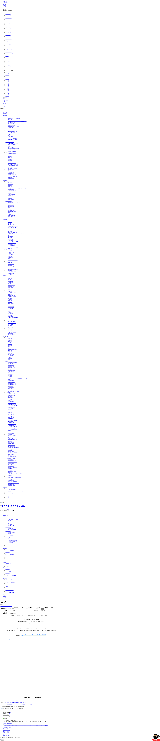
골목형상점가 (11, 466)
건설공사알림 (11, 451)
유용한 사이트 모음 (12, 484)
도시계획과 (8, 28)
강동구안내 (8, 277)
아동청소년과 (9, 45)
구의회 (4, 5)
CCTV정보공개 (11, 245)
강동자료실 (10, 288)
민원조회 (10, 159)
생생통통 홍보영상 (12, 292)
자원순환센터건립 (12, 383)
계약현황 (10, 265)
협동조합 (10, 468)
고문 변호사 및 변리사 (13, 247)
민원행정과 (8, 31)
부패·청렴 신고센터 (10, 169)
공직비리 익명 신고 (12, 173)
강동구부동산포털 (12, 403)
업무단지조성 (11, 454)
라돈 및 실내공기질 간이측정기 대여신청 (17, 187)
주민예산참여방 (11, 194)
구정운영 (8, 220)
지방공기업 (10, 257)
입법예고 (10, 300)
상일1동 (7, 83)
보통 (12, 708)
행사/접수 (10, 182)
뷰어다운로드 (9, 497)
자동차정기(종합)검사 (13, 138)
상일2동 (7, 84)
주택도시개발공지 (12, 435)
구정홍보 (8, 304)
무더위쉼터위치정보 (12, 426)
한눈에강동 (5, 100)
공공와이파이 (11, 401)
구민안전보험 (11, 422)
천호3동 (7, 96)
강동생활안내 (11, 286)
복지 (7, 337)
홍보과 (7, 67)
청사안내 (10, 279)
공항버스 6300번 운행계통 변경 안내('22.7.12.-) (15, 702)
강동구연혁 (10, 282)
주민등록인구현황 (12, 323)
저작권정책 (8, 492)
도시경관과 (8, 27)
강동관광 (10, 353)
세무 (9, 135)
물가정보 (10, 472)
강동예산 (8, 249)
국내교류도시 (11, 329)
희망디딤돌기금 (11, 215)
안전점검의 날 (11, 418)
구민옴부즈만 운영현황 (13, 165)
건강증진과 (8, 15)
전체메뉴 (5, 106)
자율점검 (8, 218)
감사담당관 (8, 14)
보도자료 (10, 294)
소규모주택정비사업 (12, 439)
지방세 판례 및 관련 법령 (13, 483)
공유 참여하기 (11, 206)
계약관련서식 (11, 268)
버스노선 (10, 396)
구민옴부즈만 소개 (12, 163)
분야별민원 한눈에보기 (13, 131)
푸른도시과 (8, 65)
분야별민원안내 (9, 130)
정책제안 (10, 193)
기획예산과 (8, 23)
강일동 (7, 72)
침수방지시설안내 (12, 424)
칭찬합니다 (10, 195)
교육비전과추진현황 (12, 362)
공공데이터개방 (11, 244)
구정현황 (10, 222)
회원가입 (5, 104)
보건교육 (10, 186)
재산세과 (8, 57)
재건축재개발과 (9, 53)
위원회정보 (10, 239)
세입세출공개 (11, 256)
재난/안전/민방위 (9, 410)
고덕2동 (7, 75)
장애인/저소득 (11, 348)
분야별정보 (5, 336)
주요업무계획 (11, 224)
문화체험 (10, 358)
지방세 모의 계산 (12, 479)
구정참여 (8, 191)
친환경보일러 (11, 387)
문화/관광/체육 (9, 351)
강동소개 (5, 275)
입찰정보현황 (11, 264)
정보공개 (8, 228)
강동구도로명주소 (12, 393)
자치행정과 (8, 50)
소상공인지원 (11, 463)
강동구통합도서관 (12, 370)
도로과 (7, 25)
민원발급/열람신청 (10, 142)
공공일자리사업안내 (12, 462)
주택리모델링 (11, 442)
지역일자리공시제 (12, 460)
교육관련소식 (11, 371)
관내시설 (8, 309)
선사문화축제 (11, 355)
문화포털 (5, 98)
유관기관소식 (11, 303)
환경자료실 (10, 388)
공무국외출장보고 (12, 243)
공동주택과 (8, 19)
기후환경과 (8, 24)
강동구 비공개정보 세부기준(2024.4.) (16, 233)
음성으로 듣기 (9, 606)
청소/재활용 (10, 386)
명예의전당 (10, 197)
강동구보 (10, 302)
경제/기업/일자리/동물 (10, 458)
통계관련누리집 (11, 327)
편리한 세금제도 (11, 485)
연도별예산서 (11, 252)
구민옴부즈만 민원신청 (13, 167)
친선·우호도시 (9, 328)
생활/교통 (8, 392)
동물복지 (10, 475)
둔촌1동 (7, 77)
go (10, 712)
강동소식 (10, 291)
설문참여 (10, 198)
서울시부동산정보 (12, 404)
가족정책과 (8, 12)
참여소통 (5, 180)
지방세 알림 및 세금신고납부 (14, 477)
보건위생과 (8, 32)
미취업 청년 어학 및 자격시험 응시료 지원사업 (18, 473)
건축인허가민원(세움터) (13, 148)
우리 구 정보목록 (12, 235)
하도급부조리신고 (12, 174)
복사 (43, 608)
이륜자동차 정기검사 (12, 139)
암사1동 (7, 89)
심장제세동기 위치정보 (13, 317)
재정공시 (10, 253)
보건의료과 (8, 33)
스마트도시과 (9, 44)
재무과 (7, 56)
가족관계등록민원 (12, 144)
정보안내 (10, 340)
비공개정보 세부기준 (12, 232)
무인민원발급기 (11, 147)
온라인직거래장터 (12, 332)
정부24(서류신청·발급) (13, 143)
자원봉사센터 (11, 210)
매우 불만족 (20, 708)
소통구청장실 (6, 2)
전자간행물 (10, 308)
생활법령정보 (11, 273)
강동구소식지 (11, 307)
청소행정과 (8, 62)
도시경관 (10, 455)
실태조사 (10, 450)
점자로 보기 (3, 606)
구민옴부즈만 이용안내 (13, 164)
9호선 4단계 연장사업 (13, 408)
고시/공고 (10, 298)
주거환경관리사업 (12, 446)
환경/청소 (8, 372)
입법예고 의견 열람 (12, 199)
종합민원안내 (9, 117)
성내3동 (7, 88)
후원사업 (10, 212)
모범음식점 (10, 316)
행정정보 (5, 219)
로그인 (4, 103)
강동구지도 (10, 281)
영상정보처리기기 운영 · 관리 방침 (15, 490)
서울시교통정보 (11, 395)
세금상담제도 (11, 480)
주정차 (9, 400)
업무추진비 (10, 240)
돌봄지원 (10, 350)
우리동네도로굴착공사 (13, 452)
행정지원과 (8, 66)
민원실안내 (10, 119)
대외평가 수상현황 (12, 296)
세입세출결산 (11, 254)
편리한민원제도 (11, 122)
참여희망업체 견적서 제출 (14, 269)
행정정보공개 (11, 229)
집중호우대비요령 (12, 425)
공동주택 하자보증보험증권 (14, 447)
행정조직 (10, 278)
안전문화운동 (11, 417)
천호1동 (7, 93)
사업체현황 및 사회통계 (13, 324)
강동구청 (5, 1)
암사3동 (7, 92)
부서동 (4, 6)
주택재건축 (10, 437)
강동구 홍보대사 (11, 285)
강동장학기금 (11, 366)
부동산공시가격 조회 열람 (14, 481)
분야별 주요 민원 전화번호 (14, 118)
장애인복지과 (9, 52)
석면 (9, 379)
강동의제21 (10, 374)
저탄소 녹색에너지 (12, 384)
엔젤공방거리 (11, 469)
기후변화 (10, 375)
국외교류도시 (11, 330)
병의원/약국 (10, 313)
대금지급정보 (11, 266)
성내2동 (7, 86)
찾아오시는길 (9, 494)
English (4, 101)
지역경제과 (8, 61)
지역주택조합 (11, 443)
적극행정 (10, 177)
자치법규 (10, 274)
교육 (7, 361)
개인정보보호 (9, 488)
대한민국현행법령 (12, 271)
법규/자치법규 (9, 270)
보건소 (4, 4)
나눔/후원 (8, 207)
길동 (7, 76)
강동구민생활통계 (12, 321)
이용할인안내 (11, 333)
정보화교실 (10, 184)
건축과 (7, 16)
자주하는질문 (9, 140)
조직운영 (10, 223)
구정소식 (8, 290)
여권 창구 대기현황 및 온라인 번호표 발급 (17, 121)
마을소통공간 (9, 201)
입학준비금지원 (11, 367)
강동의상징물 (11, 283)
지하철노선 (10, 399)
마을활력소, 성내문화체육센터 (15, 202)
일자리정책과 (9, 49)
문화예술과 (8, 29)
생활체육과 (8, 41)
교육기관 (10, 312)
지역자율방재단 (11, 416)
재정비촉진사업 (11, 445)
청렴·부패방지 (11, 178)
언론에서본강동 (11, 295)
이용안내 (5, 487)
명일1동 (7, 80)
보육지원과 (8, 36)
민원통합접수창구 (12, 153)
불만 (15, 708)
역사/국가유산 (11, 354)
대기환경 (10, 376)
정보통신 (10, 134)
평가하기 (2, 710)
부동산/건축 (10, 136)
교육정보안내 (11, 365)
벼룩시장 (10, 185)
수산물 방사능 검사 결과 (13, 391)
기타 (9, 319)
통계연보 (10, 325)
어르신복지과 (9, 46)
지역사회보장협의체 (12, 349)
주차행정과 (8, 58)
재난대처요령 (11, 413)
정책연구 (10, 237)
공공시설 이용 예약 (12, 189)
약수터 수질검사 (11, 382)
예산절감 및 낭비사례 (13, 260)
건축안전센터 (9, 18)
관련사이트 (10, 431)
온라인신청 (8, 181)
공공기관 (10, 311)
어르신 (9, 346)
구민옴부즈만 (9, 161)
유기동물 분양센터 (12, 211)
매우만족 (4, 708)
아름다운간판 (11, 380)
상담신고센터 (9, 152)
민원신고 (10, 156)
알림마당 (10, 412)
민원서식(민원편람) (10, 128)
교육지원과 (8, 20)
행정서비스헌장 (11, 125)
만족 (8, 708)
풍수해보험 (10, 421)
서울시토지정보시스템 (13, 405)
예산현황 (10, 250)
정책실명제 (10, 236)
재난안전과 (8, 54)
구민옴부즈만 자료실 (12, 168)
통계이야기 (8, 320)
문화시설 (10, 359)
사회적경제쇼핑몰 (12, 471)
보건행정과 (8, 35)
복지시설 (10, 315)
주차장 (9, 409)
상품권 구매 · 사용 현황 (13, 241)
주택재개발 (10, 438)
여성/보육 (10, 344)
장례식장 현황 (11, 433)
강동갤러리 (10, 287)
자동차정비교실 (11, 407)
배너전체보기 (9, 496)
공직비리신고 (11, 172)
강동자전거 (10, 397)
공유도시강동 (9, 203)
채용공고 (10, 299)
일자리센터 (10, 459)
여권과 (7, 48)
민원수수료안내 (11, 123)
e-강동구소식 (11, 306)
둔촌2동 (7, 79)
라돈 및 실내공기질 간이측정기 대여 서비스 (17, 378)
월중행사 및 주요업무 (13, 226)
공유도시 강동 (11, 205)
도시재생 (10, 449)
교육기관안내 (11, 363)
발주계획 (10, 262)
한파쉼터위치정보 (12, 428)
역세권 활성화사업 (12, 456)
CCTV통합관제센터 (12, 429)
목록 (1, 699)
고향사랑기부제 (11, 216)
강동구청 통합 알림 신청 (13, 126)
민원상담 (10, 155)
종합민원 (5, 115)
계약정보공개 (9, 261)
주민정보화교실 (11, 369)
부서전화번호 (6, 735)
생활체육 (10, 357)
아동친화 (10, 345)
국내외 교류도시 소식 (13, 334)
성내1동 (7, 85)
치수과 (7, 63)
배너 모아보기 (11, 127)
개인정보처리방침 (12, 489)
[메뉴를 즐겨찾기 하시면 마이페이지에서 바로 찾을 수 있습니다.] (1, 604)
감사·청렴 (10, 248)
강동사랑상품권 (11, 464)
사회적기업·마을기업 (12, 467)
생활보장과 (8, 40)
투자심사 (10, 258)
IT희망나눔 (10, 208)
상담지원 (10, 160)
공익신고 (10, 170)
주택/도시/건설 (9, 434)
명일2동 (7, 81)
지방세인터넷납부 (12, 151)
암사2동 (7, 90)
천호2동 (7, 94)
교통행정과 (8, 21)
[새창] (7, 723)
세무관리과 (8, 42)
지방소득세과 (9, 60)
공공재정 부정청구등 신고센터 (15, 176)
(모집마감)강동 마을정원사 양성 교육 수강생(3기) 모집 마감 (18, 704)
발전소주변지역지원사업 (13, 389)
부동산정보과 (9, 39)
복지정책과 (8, 37)
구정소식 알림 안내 (12, 190)
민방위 (9, 430)
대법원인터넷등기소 (12, 149)
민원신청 (10, 157)
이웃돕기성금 (11, 214)
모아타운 (10, 441)
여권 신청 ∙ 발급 (11, 132)
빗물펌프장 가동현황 (12, 420)
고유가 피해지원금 (12, 227)
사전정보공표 (11, 231)
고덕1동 (7, 73)
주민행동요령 (11, 414)
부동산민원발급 (11, 146)
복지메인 (10, 338)
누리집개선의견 (9, 498)
